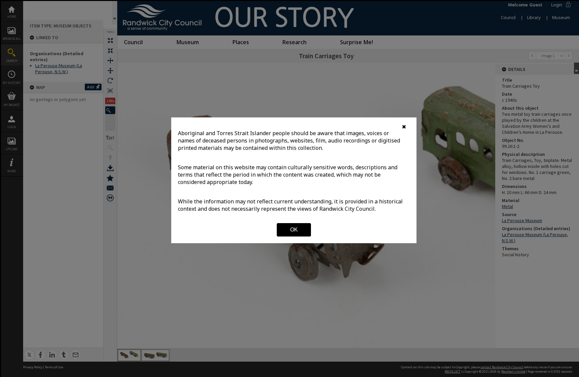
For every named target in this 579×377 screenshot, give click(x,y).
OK (294, 229)
